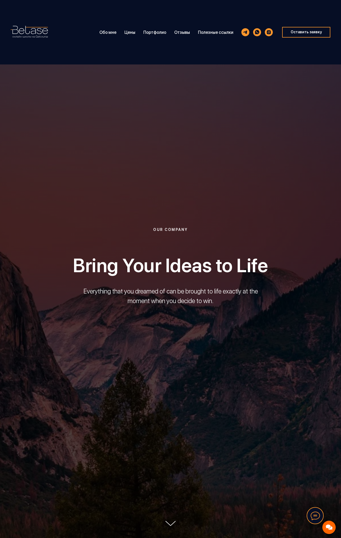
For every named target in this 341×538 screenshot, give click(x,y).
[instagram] (269, 32)
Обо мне (107, 32)
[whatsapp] (257, 32)
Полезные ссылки (215, 32)
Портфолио (154, 32)
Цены (129, 32)
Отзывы (182, 32)
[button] (306, 32)
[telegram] (245, 32)
